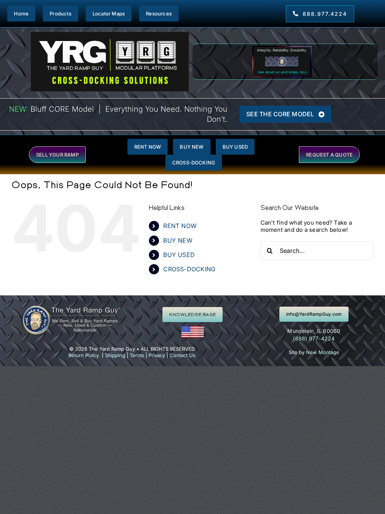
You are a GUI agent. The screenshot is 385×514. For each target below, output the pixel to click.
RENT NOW (180, 226)
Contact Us (183, 355)
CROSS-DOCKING (189, 269)
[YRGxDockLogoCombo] (110, 34)
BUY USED (179, 255)
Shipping (115, 355)
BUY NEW (177, 240)
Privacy (157, 355)
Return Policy (83, 355)
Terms (137, 355)
